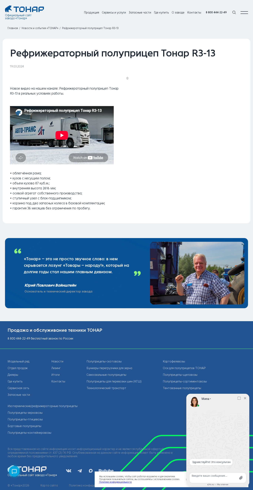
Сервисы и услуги (114, 12)
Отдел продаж (18, 368)
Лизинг (56, 368)
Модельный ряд (18, 361)
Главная (13, 28)
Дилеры (13, 374)
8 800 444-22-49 (216, 12)
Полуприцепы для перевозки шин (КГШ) (114, 381)
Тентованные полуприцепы (182, 388)
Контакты (194, 12)
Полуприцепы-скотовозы (104, 361)
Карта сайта (49, 485)
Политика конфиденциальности (91, 485)
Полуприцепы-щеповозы (180, 374)
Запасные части (140, 12)
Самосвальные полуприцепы (106, 374)
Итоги (55, 374)
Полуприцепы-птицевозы (25, 419)
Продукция (91, 12)
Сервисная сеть (18, 388)
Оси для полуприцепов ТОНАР (184, 368)
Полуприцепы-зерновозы (25, 412)
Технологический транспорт (106, 388)
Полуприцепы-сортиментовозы (185, 381)
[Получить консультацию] (14, 471)
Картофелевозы (174, 361)
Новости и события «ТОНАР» (40, 28)
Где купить (161, 12)
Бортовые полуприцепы (24, 426)
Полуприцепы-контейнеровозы (29, 432)
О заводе (178, 12)
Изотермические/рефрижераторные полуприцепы (43, 406)
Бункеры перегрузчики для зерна (109, 368)
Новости (57, 361)
